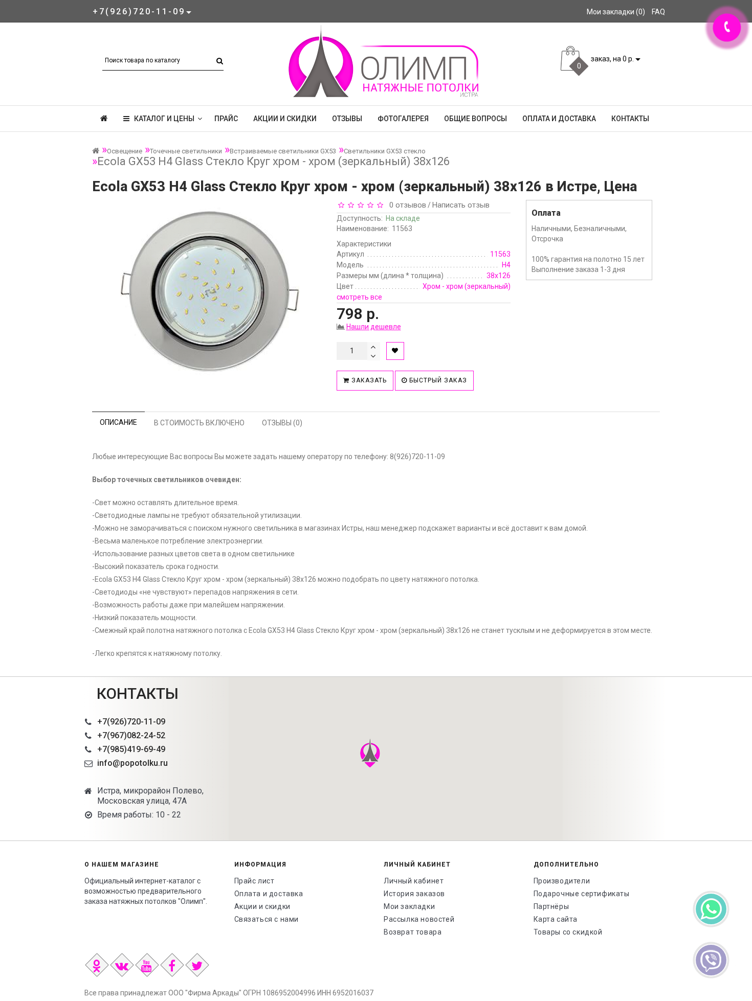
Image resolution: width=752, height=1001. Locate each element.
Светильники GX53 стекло (385, 151)
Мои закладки (409, 906)
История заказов (414, 894)
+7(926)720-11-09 (131, 721)
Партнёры (551, 906)
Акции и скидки (285, 119)
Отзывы (347, 119)
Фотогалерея (403, 119)
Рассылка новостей (419, 919)
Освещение (124, 151)
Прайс (226, 119)
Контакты (630, 119)
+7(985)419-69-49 (131, 749)
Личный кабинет (414, 881)
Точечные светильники (186, 151)
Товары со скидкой (568, 932)
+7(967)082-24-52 (131, 735)
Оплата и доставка (559, 119)
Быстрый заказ (437, 380)
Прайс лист (254, 881)
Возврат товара (412, 932)
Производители (562, 881)
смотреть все (359, 297)
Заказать (368, 380)
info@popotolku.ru (132, 763)
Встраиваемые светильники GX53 (283, 151)
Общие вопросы (475, 119)
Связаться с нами (266, 919)
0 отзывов (405, 205)
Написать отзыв (461, 205)
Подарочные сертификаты (582, 894)
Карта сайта (556, 919)
